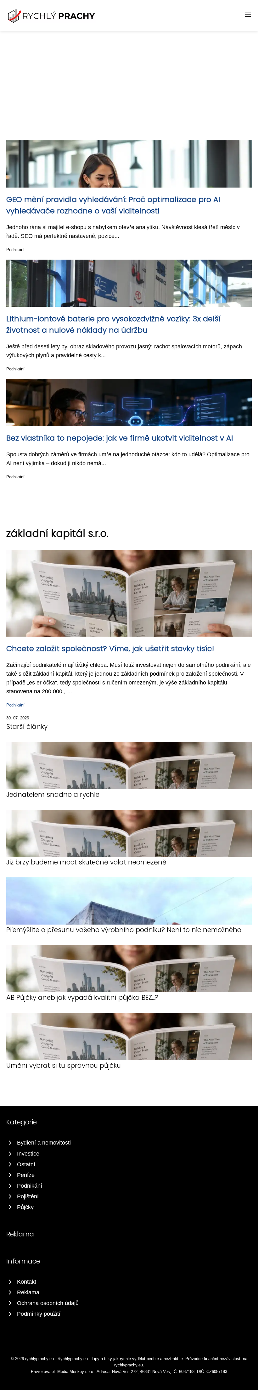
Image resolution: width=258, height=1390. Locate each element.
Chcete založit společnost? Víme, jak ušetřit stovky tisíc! (110, 648)
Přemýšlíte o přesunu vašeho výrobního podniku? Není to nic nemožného (123, 929)
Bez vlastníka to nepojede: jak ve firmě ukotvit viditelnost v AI (119, 438)
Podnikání (15, 249)
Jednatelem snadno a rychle (52, 794)
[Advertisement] (129, 78)
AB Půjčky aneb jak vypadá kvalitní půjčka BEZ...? (82, 997)
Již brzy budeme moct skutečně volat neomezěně (86, 862)
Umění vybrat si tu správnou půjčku (63, 1065)
